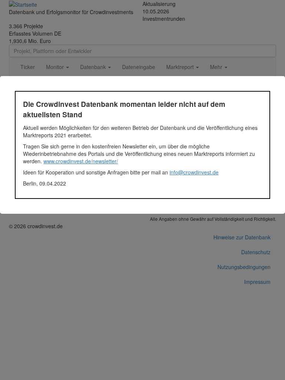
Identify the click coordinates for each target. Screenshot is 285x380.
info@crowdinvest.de (194, 172)
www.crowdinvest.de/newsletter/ (80, 161)
